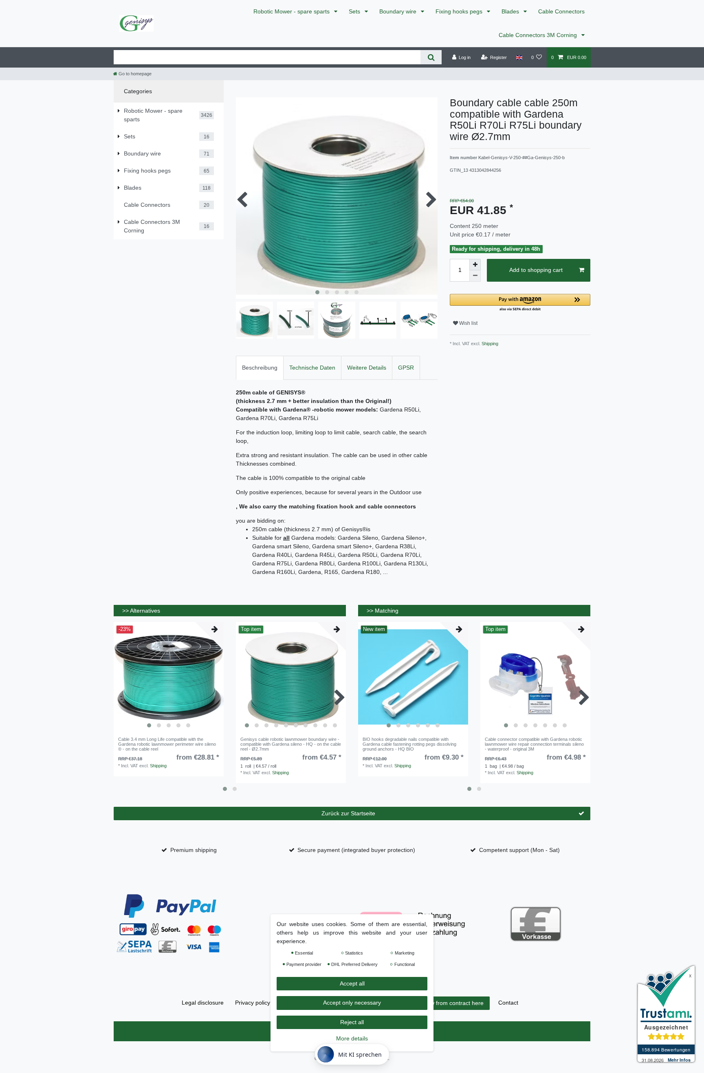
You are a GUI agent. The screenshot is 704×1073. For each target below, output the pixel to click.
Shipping (489, 343)
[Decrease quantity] (475, 276)
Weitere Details (366, 367)
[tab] (260, 368)
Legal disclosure (203, 1002)
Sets (355, 11)
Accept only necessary (352, 1003)
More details (352, 1039)
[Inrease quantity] (475, 264)
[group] (169, 677)
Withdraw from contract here (447, 1003)
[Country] (518, 57)
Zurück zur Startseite (348, 813)
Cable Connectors (561, 11)
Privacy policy (252, 1002)
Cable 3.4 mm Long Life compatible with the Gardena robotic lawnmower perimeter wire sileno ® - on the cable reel (167, 744)
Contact (508, 1002)
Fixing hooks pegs (460, 11)
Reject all (352, 1022)
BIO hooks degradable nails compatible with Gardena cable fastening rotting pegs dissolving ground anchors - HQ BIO (409, 744)
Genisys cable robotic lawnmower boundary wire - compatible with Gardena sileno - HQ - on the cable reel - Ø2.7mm (290, 744)
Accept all (352, 983)
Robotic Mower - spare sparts (292, 11)
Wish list (467, 323)
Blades (511, 11)
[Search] (430, 57)
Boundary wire (398, 11)
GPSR (406, 367)
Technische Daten (312, 367)
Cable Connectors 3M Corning (539, 35)
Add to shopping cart (536, 270)
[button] (520, 303)
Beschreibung (259, 367)
